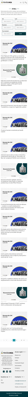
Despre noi (17, 355)
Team (2, 382)
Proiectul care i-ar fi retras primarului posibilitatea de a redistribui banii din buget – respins (14, 329)
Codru (16, 360)
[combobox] (7, 21)
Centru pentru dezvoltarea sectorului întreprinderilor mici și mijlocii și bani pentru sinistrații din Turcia (13, 255)
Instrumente (18, 365)
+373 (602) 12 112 (19, 384)
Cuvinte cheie (18, 25)
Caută (20, 33)
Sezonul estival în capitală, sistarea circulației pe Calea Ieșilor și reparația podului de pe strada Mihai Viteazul (12, 181)
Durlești (17, 357)
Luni (16, 19)
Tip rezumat (5, 31)
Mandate (4, 25)
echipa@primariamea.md (20, 380)
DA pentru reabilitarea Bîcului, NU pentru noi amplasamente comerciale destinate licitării (14, 279)
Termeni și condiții (19, 370)
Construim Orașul (19, 363)
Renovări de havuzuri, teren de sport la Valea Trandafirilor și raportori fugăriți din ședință (14, 106)
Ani (3, 19)
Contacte (17, 368)
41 (21, 340)
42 (24, 340)
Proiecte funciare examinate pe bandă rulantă (12, 131)
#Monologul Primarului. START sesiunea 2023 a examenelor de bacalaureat (13, 304)
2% (2, 380)
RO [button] (20, 2)
